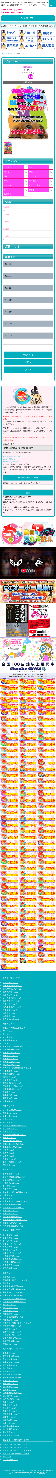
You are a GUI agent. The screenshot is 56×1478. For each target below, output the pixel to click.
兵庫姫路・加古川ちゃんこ (14, 1298)
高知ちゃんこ (8, 1402)
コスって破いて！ (10, 1459)
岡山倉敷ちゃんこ (10, 1405)
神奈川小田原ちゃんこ (12, 1089)
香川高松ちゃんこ (10, 1368)
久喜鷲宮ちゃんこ (10, 1119)
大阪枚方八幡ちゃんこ (12, 1326)
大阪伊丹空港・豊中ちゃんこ (15, 1289)
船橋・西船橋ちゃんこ (12, 1162)
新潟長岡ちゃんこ (10, 1246)
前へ (28, 362)
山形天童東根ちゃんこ (12, 985)
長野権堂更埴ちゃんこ (12, 1256)
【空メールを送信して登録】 (28, 477)
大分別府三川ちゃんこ (12, 1435)
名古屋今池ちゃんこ (11, 1174)
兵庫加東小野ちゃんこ (12, 1335)
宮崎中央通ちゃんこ (11, 1414)
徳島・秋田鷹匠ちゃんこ (13, 1377)
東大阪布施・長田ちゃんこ (14, 1295)
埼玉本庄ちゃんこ (10, 1070)
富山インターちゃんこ (12, 1244)
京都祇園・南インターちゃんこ (16, 1280)
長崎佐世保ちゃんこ (11, 1359)
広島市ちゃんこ (9, 1389)
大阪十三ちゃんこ (10, 1319)
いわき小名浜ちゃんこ (12, 998)
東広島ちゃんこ (9, 1408)
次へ (27, 369)
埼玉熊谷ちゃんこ (10, 1055)
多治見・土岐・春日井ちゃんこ (16, 1192)
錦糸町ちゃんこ (9, 1077)
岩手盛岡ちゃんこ (10, 1010)
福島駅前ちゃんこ (10, 1016)
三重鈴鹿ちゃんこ (10, 1213)
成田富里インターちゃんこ (14, 1046)
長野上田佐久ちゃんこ (12, 1265)
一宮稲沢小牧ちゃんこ (12, 1183)
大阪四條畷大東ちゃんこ (13, 1338)
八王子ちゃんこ (9, 1159)
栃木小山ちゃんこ (10, 1058)
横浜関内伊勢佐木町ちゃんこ (15, 1028)
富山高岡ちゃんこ (10, 1237)
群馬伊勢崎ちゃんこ (11, 1095)
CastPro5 (42, 1473)
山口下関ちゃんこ (10, 1395)
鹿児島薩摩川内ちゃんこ (13, 1374)
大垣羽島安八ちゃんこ (12, 1180)
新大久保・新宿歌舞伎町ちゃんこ (17, 1067)
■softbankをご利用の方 (11, 462)
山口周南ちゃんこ (10, 1386)
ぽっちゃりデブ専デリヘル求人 (16, 1453)
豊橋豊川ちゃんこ (10, 1198)
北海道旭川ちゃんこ (11, 1001)
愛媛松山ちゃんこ (10, 1353)
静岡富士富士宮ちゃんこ (13, 1225)
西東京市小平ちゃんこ (12, 1146)
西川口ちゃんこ (9, 1031)
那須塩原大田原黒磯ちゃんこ (15, 1125)
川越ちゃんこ (8, 1043)
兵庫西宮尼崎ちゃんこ (12, 1341)
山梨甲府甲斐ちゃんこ (12, 1253)
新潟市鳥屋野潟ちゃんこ (13, 1259)
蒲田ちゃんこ (8, 1155)
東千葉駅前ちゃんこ (11, 1040)
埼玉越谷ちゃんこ (10, 1101)
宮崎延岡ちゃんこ (10, 1432)
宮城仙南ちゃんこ (10, 982)
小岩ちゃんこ (8, 1149)
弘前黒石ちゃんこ (10, 995)
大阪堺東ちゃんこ (10, 1313)
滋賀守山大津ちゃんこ (12, 1332)
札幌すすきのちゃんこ (12, 1007)
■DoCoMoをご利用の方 (11, 456)
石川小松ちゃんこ (10, 1234)
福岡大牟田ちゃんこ (11, 1420)
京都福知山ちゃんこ (11, 1344)
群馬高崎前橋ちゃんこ (12, 1049)
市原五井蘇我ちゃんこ (12, 1140)
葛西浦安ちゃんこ (10, 1128)
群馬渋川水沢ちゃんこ (12, 1083)
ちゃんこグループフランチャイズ (17, 1450)
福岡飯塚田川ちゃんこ (12, 1392)
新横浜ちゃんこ (9, 1131)
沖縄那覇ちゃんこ (10, 1383)
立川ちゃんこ (8, 1034)
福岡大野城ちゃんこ (11, 1398)
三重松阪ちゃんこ (10, 1210)
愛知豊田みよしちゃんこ (13, 1207)
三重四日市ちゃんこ (11, 1189)
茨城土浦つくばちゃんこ (13, 1086)
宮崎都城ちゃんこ (10, 1380)
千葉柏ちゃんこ (9, 1137)
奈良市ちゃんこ (9, 1304)
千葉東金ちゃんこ (10, 1080)
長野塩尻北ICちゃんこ (12, 1262)
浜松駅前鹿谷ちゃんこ (12, 1222)
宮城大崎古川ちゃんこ (12, 988)
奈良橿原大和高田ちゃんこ (14, 1286)
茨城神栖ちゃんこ (10, 1122)
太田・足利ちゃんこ (11, 1116)
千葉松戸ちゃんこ (10, 1092)
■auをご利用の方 (9, 459)
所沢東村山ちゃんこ (11, 1113)
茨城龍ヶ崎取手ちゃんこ (13, 1110)
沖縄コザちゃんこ (10, 1423)
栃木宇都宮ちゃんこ (11, 1052)
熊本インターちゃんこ (12, 1362)
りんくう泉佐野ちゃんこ (13, 1316)
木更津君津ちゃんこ (11, 1073)
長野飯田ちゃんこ (10, 1250)
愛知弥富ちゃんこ (10, 1186)
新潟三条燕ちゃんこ (11, 1268)
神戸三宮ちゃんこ (10, 1307)
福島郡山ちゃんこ (10, 1013)
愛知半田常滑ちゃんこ (12, 1216)
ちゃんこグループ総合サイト (15, 1444)
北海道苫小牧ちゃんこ (12, 1019)
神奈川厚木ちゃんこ (11, 1064)
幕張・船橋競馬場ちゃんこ (14, 1134)
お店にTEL (29, 18)
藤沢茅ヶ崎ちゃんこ (11, 1098)
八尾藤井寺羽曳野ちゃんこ (14, 1301)
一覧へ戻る (28, 354)
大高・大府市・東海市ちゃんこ (16, 1201)
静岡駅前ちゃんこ (10, 1195)
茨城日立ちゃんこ (10, 1165)
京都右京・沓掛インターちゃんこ (17, 1323)
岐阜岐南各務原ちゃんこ (13, 1204)
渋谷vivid (7, 1456)
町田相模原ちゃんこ (11, 1061)
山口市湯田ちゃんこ (11, 1429)
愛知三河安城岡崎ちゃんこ (14, 1177)
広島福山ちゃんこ (10, 1371)
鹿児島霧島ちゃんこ (11, 1365)
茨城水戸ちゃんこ (10, 1037)
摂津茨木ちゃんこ (10, 1329)
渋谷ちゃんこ (8, 1152)
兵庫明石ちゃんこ (10, 1310)
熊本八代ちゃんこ (10, 1411)
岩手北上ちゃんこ (10, 1004)
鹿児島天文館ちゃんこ (12, 1356)
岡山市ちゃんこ (9, 1417)
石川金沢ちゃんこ (10, 1241)
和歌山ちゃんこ (9, 1283)
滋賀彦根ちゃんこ (10, 1277)
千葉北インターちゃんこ (13, 1143)
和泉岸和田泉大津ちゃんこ (14, 1292)
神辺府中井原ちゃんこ (12, 1426)
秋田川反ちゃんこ (10, 991)
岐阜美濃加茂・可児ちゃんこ (15, 1219)
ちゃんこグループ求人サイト (15, 1447)
